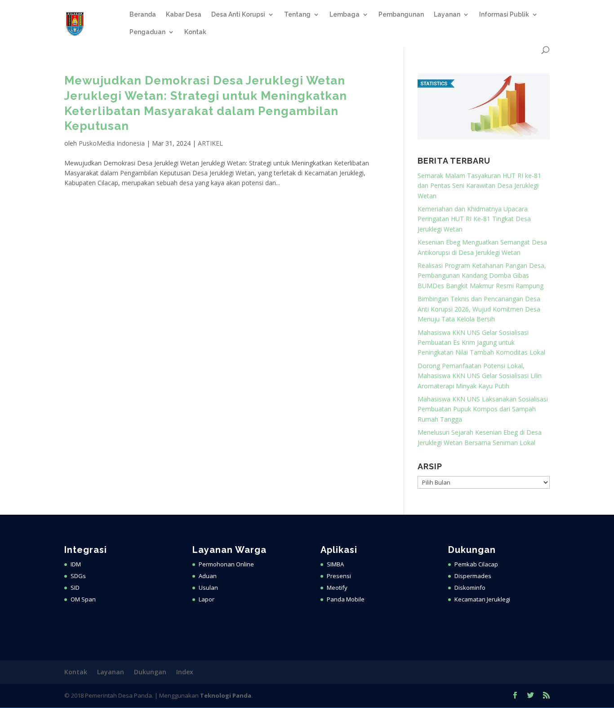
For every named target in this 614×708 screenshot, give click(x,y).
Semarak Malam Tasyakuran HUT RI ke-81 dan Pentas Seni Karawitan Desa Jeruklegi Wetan (479, 185)
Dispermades (472, 576)
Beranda (142, 14)
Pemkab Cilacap (476, 564)
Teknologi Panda (225, 695)
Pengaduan (147, 32)
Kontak (195, 32)
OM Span (83, 599)
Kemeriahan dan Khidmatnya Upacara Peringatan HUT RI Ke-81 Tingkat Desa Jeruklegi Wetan (474, 219)
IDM (76, 564)
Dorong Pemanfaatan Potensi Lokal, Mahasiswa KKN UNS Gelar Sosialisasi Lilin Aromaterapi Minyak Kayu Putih (480, 375)
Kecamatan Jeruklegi (482, 599)
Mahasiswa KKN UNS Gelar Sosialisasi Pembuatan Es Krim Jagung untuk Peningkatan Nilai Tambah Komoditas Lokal (481, 342)
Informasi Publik (504, 14)
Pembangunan (401, 14)
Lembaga (344, 14)
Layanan (447, 14)
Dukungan (150, 672)
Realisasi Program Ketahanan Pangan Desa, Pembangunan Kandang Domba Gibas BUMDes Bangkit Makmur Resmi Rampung (482, 275)
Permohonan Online (226, 564)
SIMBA (335, 564)
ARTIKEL (210, 143)
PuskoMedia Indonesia (112, 143)
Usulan (208, 587)
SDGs (78, 576)
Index (184, 672)
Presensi (339, 576)
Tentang (297, 14)
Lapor (206, 599)
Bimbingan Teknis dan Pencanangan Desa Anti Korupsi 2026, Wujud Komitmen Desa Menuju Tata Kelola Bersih (479, 308)
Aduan (208, 576)
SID (75, 587)
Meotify (337, 587)
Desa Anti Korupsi (238, 14)
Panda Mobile (346, 599)
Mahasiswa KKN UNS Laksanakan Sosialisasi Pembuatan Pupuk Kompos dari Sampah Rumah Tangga (483, 409)
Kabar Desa (183, 14)
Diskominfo (469, 587)
